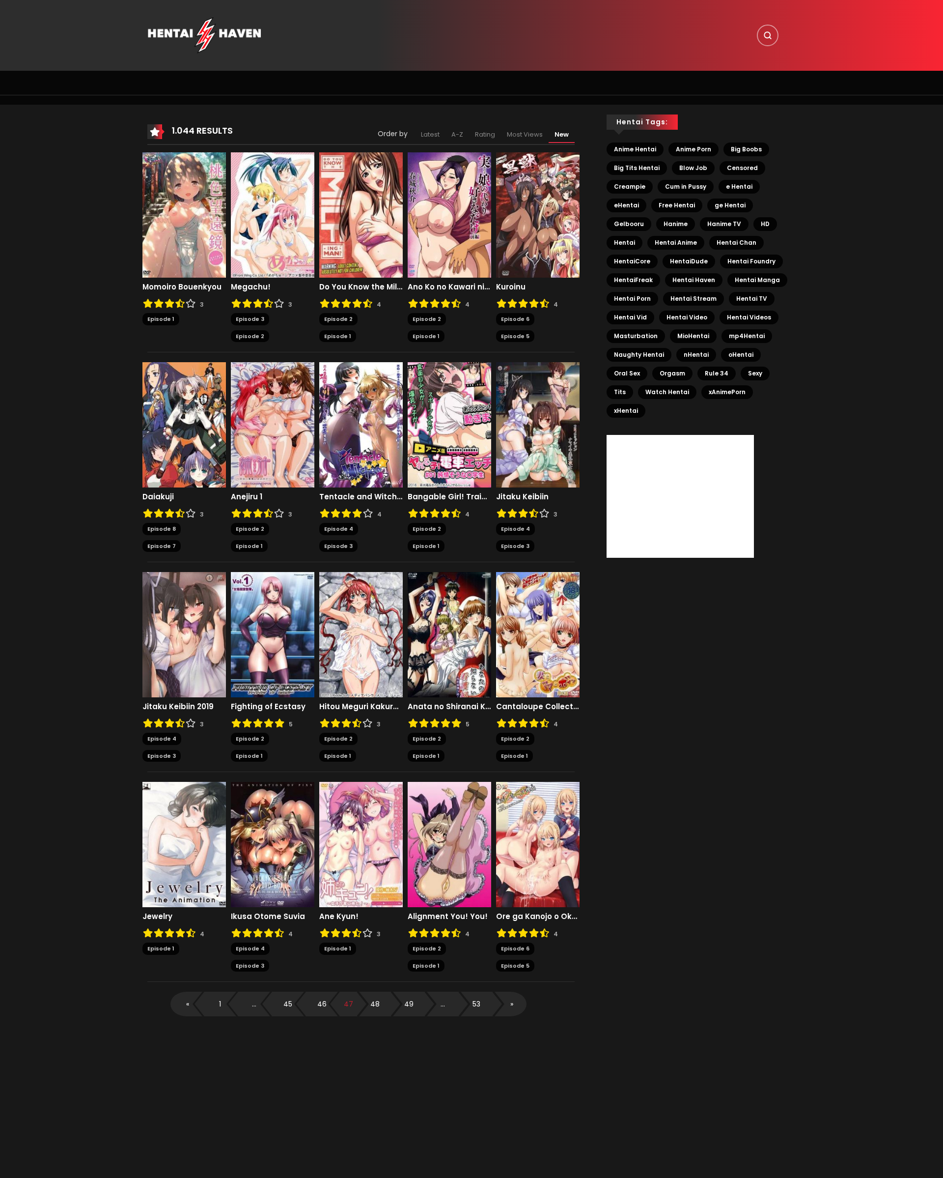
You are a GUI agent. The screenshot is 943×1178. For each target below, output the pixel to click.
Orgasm (672, 373)
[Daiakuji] (184, 425)
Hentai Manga (757, 280)
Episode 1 (160, 319)
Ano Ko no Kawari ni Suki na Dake (449, 287)
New (562, 134)
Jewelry (157, 916)
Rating (485, 134)
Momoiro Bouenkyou (182, 287)
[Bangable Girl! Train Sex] (449, 425)
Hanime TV (724, 224)
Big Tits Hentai (637, 168)
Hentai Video (686, 317)
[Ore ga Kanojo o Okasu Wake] (538, 844)
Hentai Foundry (751, 261)
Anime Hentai (635, 149)
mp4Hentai (747, 336)
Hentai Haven (693, 280)
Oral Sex (627, 373)
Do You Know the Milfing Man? (361, 287)
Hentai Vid (630, 317)
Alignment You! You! (448, 916)
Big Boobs (746, 149)
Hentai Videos (749, 317)
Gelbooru (629, 224)
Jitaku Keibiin (522, 496)
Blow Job (693, 168)
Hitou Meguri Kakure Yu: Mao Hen (361, 706)
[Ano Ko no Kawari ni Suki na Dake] (449, 215)
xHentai (626, 410)
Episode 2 (250, 336)
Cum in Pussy (685, 186)
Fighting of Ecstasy (268, 706)
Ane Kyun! (339, 916)
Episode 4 (338, 529)
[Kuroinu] (538, 215)
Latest (430, 134)
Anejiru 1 (246, 496)
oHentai (740, 354)
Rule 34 (716, 373)
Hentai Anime (676, 242)
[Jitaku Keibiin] (538, 425)
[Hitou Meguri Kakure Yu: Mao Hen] (361, 634)
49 (409, 1004)
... (254, 1004)
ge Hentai (730, 205)
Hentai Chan (736, 242)
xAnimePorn (727, 392)
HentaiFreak (633, 280)
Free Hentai (677, 205)
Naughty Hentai (639, 354)
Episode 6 (515, 319)
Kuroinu (511, 287)
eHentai (626, 205)
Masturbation (636, 336)
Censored (742, 168)
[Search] (767, 35)
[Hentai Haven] (204, 35)
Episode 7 (161, 546)
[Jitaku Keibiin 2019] (184, 634)
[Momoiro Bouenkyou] (184, 215)
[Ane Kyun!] (361, 844)
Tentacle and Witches (361, 496)
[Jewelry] (184, 844)
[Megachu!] (272, 215)
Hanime (676, 224)
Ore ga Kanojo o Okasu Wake (538, 916)
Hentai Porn (632, 298)
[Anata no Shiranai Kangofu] (449, 634)
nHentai (696, 354)
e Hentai (739, 186)
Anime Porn (693, 149)
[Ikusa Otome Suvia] (272, 844)
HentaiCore (632, 261)
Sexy (755, 373)
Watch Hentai (667, 392)
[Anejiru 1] (272, 425)
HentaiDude (689, 261)
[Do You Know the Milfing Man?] (361, 215)
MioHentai (693, 336)
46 (322, 1004)
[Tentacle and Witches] (361, 425)
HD (765, 224)
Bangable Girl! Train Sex (449, 496)
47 (348, 1004)
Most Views (525, 134)
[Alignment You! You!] (449, 844)
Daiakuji (158, 496)
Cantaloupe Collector (538, 706)
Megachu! (251, 287)
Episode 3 (250, 319)
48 (375, 1004)
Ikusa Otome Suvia (268, 916)
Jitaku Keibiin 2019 (178, 706)
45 (287, 1004)
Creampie (629, 186)
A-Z (457, 134)
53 (476, 1004)
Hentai (624, 242)
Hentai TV (751, 298)
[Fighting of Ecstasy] (272, 634)
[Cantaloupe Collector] (538, 634)
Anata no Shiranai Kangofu (449, 706)
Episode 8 (161, 529)
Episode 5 (515, 336)
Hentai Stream (693, 298)
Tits (620, 392)
